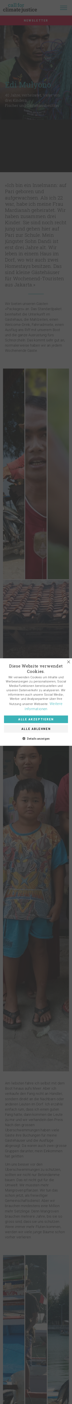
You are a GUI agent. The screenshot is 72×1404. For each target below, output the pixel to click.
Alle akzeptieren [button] (36, 719)
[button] (36, 702)
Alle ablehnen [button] (36, 729)
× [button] (68, 661)
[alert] (36, 702)
